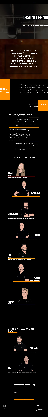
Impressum (4, 405)
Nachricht (15, 395)
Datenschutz (4, 406)
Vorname (14, 386)
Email (14, 389)
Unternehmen (15, 392)
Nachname (25, 386)
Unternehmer (15, 369)
